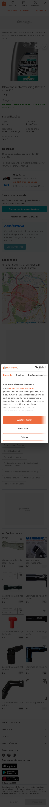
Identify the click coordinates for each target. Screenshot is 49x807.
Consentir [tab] (7, 375)
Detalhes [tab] (20, 375)
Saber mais (23, 428)
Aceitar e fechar (24, 420)
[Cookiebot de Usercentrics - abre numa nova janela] (35, 367)
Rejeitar (24, 437)
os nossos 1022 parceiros (21, 388)
